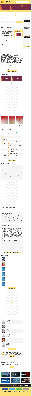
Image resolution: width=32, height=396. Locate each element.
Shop (27, 11)
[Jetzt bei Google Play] (20, 385)
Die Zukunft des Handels (13, 69)
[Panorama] (5, 380)
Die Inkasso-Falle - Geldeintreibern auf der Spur (13, 59)
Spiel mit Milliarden (9, 66)
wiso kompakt (16, 55)
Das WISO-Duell (10, 55)
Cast (21, 11)
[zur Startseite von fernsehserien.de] (2, 2)
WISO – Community (5, 163)
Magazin (3, 24)
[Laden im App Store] (27, 385)
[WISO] (18, 33)
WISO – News (4, 255)
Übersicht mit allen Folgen (12, 71)
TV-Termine (13, 11)
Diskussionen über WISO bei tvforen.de (12, 364)
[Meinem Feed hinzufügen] (2, 18)
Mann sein (6, 65)
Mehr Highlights (26, 46)
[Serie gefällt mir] (5, 22)
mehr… (12, 366)
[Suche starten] (29, 2)
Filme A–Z (8, 393)
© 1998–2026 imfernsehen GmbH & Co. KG (9, 391)
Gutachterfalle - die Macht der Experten (9, 61)
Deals (12, 56)
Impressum (12, 393)
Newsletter (27, 391)
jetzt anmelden (12, 356)
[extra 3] (5, 374)
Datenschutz (16, 393)
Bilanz (7, 54)
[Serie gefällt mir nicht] (13, 22)
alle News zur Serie (12, 288)
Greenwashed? (3, 58)
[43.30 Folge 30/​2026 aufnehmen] (2, 141)
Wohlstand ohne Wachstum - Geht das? (14, 68)
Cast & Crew (3, 317)
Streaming (18, 11)
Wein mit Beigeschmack (11, 63)
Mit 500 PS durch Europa (8, 57)
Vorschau (4, 11)
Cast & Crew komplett (12, 348)
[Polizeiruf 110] (25, 374)
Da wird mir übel (7, 56)
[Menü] (30, 2)
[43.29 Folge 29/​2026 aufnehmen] (2, 136)
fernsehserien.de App (11, 385)
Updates (16, 391)
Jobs (27, 393)
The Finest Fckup (15, 57)
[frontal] (15, 374)
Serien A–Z (4, 393)
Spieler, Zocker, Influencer (12, 65)
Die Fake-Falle (14, 66)
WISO (6, 2)
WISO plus (6, 55)
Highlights (25, 17)
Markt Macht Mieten (18, 63)
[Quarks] (25, 380)
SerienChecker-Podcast (21, 391)
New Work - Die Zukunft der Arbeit (7, 64)
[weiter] (30, 11)
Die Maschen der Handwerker (11, 58)
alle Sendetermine (12, 160)
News (24, 11)
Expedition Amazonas (4, 69)
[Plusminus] (15, 380)
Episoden (8, 11)
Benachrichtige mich (8, 35)
